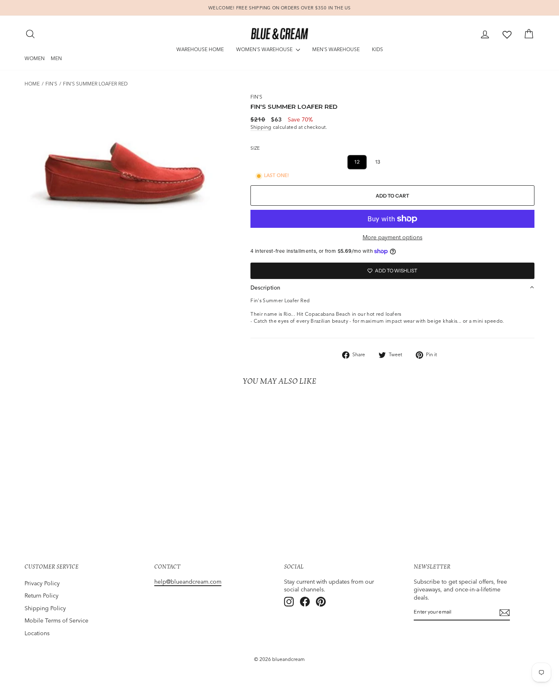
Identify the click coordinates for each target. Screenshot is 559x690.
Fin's (51, 84)
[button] (392, 287)
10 (316, 162)
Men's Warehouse (336, 49)
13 (378, 162)
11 (337, 162)
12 (357, 162)
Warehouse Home (200, 49)
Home (32, 84)
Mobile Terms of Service (56, 620)
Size (255, 148)
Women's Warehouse (265, 49)
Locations (37, 633)
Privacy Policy (42, 583)
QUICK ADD (85, 490)
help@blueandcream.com (187, 581)
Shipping (260, 127)
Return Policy (42, 595)
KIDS (377, 49)
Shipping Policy (45, 608)
